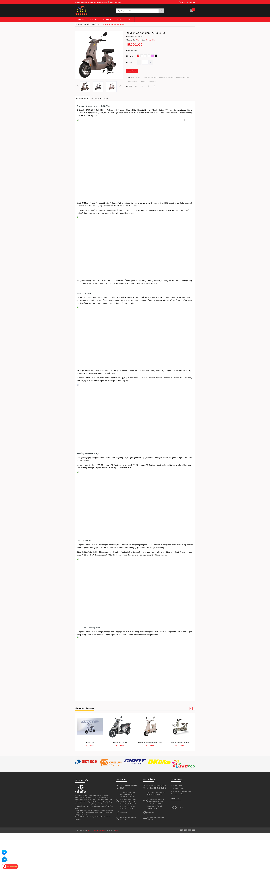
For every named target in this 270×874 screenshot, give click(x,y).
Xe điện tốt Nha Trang (182, 77)
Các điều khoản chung (177, 788)
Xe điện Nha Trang (133, 81)
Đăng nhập (191, 2)
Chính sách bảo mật (176, 785)
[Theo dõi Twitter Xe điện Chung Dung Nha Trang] (176, 807)
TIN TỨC (118, 19)
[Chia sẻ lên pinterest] (148, 86)
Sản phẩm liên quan (84, 708)
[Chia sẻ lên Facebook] (136, 86)
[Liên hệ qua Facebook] (4, 852)
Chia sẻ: (129, 86)
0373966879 (117, 2)
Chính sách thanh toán (177, 794)
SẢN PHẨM (106, 19)
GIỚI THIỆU (93, 19)
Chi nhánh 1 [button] (122, 779)
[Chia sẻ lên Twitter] (142, 86)
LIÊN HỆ (129, 19)
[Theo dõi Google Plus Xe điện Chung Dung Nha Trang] (180, 807)
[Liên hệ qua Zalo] (4, 859)
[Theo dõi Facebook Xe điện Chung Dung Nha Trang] (172, 807)
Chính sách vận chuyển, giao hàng (181, 791)
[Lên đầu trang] (266, 863)
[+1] (154, 86)
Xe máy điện (152, 81)
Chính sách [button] (176, 779)
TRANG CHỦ (81, 19)
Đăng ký (182, 2)
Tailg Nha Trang (135, 77)
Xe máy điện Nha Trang (150, 77)
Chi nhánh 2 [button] (149, 779)
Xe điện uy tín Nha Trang (166, 77)
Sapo (116, 830)
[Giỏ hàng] (191, 10)
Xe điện (143, 81)
